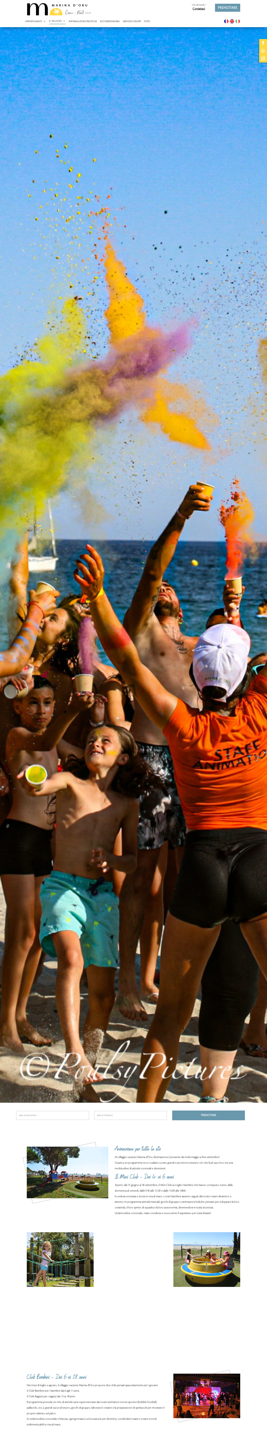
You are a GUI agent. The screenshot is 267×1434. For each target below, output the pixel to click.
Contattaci (199, 8)
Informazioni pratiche (83, 21)
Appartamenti (33, 21)
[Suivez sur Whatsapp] (263, 51)
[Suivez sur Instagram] (263, 59)
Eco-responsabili (110, 21)
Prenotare (227, 8)
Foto (147, 21)
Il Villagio (55, 21)
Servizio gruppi (132, 21)
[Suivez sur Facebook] (263, 43)
